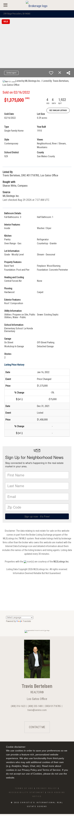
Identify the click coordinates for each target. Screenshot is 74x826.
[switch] (51, 73)
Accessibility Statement (26, 792)
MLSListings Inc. (61, 561)
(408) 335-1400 (35, 706)
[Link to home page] (37, 5)
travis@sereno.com (37, 710)
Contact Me (37, 727)
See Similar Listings (58, 110)
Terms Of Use (24, 788)
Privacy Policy (46, 788)
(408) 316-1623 (18, 706)
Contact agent (11, 73)
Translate (27, 621)
